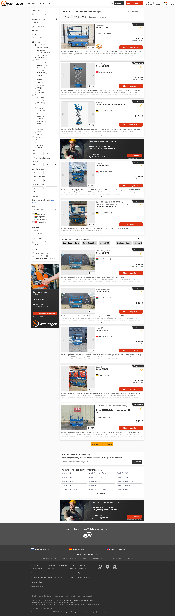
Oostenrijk (41, 222)
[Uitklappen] (102, 58)
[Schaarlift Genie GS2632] (78, 339)
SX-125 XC (41, 119)
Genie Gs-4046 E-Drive (125, 481)
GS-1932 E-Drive (43, 53)
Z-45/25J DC (42, 73)
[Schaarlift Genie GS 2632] (78, 174)
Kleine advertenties (42, 242)
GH (36, 142)
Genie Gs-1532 (67, 477)
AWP (37, 95)
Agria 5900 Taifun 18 (49, 558)
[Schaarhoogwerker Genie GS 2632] (78, 262)
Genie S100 (138, 243)
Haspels (130, 558)
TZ (37, 105)
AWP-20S (41, 103)
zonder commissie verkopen (45, 314)
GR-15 (40, 134)
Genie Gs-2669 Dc (96, 477)
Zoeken (120, 3)
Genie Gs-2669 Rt (95, 481)
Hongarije (41, 217)
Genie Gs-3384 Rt (123, 477)
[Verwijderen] (112, 3)
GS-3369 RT (42, 55)
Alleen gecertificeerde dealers (46, 258)
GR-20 (40, 129)
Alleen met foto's (42, 253)
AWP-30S (41, 98)
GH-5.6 (40, 145)
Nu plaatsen (134, 155)
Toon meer (102, 493)
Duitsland (41, 214)
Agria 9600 (63, 558)
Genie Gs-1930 (67, 481)
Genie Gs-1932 (67, 485)
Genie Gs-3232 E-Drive (97, 490)
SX (36, 113)
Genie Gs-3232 (94, 485)
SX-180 (40, 124)
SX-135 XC (41, 116)
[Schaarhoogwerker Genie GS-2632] (78, 75)
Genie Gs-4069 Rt (123, 490)
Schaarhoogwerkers (71, 243)
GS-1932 (41, 50)
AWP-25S (41, 100)
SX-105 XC (41, 121)
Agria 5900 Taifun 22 (99, 558)
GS (37, 42)
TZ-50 (40, 108)
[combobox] (44, 209)
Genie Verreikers (123, 243)
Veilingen (39, 244)
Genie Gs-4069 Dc (124, 485)
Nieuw (37, 231)
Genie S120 (104, 243)
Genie (38, 30)
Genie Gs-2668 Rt (89, 243)
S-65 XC (40, 80)
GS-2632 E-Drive (43, 47)
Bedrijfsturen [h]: (38, 169)
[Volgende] (93, 36)
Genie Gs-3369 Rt (123, 473)
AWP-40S (38, 137)
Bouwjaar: (35, 161)
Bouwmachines (41, 14)
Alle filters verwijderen (98, 17)
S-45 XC (40, 83)
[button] (172, 3)
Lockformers (84, 558)
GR (36, 126)
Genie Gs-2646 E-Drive (97, 473)
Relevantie (133, 12)
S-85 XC (40, 85)
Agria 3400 (73, 558)
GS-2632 (41, 45)
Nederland (42, 219)
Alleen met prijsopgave (42, 158)
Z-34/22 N (41, 68)
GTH (37, 140)
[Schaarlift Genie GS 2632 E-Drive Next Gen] (78, 114)
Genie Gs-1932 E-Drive (69, 490)
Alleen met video (41, 256)
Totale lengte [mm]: (38, 177)
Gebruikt (38, 233)
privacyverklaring (68, 612)
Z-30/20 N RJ (42, 65)
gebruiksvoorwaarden (81, 612)
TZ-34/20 (41, 111)
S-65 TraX (41, 90)
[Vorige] (63, 36)
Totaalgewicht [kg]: (38, 184)
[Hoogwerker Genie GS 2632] (78, 36)
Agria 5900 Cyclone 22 (116, 558)
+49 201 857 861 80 (42, 549)
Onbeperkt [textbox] (38, 210)
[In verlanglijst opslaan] (141, 28)
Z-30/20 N (41, 62)
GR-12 (40, 132)
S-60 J (40, 88)
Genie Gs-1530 (67, 473)
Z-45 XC (40, 70)
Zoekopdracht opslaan (103, 444)
